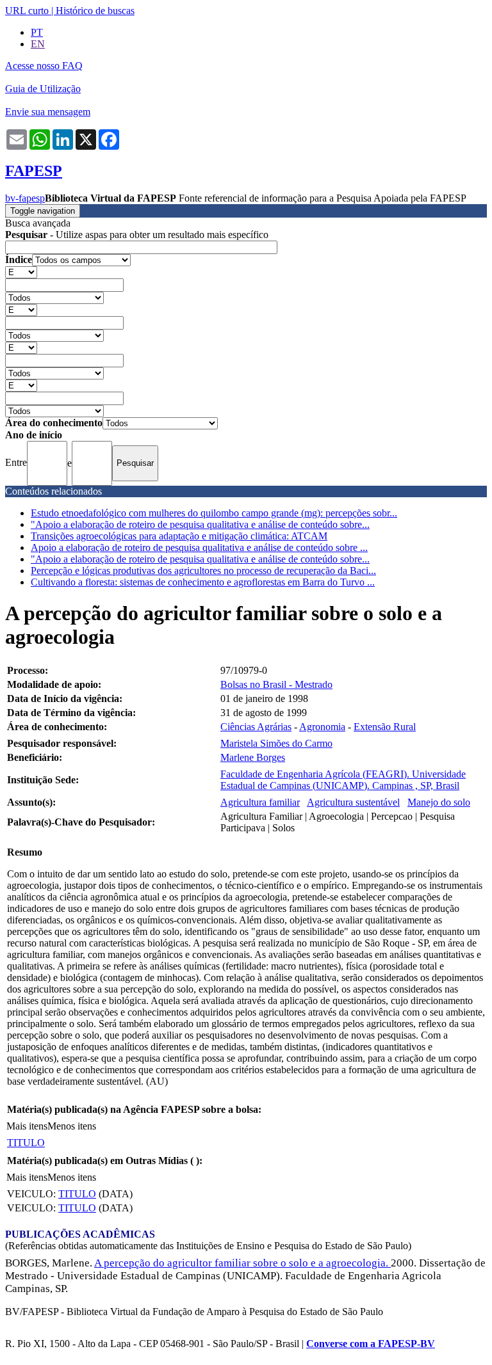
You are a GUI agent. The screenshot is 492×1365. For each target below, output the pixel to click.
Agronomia (322, 726)
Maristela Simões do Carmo (276, 743)
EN (38, 43)
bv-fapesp (25, 198)
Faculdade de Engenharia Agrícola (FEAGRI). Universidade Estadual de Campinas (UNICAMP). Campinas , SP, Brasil (343, 780)
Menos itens (71, 1126)
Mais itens (26, 1126)
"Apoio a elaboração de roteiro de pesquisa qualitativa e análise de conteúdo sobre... (200, 524)
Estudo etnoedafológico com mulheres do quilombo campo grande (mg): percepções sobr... (214, 512)
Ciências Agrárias (255, 726)
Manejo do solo (438, 802)
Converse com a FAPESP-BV (370, 1343)
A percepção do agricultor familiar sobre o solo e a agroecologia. (242, 1263)
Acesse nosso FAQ (44, 65)
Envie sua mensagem (47, 111)
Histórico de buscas (95, 10)
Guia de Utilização (43, 88)
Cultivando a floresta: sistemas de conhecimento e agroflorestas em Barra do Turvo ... (203, 582)
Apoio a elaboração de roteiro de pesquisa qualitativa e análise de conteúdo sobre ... (199, 547)
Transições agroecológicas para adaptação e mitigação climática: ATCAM (179, 536)
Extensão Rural (385, 726)
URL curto (27, 10)
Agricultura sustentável (353, 802)
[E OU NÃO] (21, 271)
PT (37, 32)
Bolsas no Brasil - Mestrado (276, 684)
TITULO (26, 1142)
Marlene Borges (252, 757)
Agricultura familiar (260, 802)
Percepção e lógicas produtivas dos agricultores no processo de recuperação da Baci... (203, 570)
